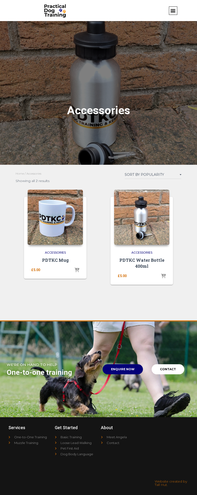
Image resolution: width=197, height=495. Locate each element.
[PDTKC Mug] (55, 217)
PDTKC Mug (55, 260)
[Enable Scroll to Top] (187, 485)
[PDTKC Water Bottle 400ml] (141, 217)
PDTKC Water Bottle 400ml (141, 263)
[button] (173, 10)
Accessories (55, 252)
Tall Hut (161, 485)
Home (20, 173)
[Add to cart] (76, 270)
